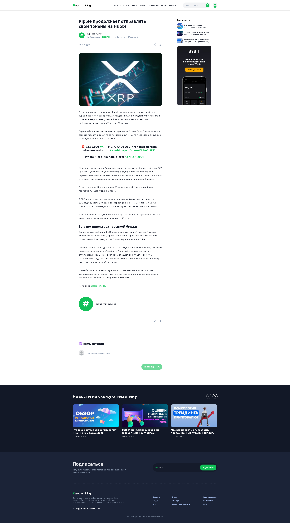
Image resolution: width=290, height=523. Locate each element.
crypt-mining (82, 5)
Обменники (154, 5)
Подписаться (208, 467)
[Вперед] (215, 396)
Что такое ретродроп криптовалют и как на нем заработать (95, 431)
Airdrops (173, 5)
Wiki (154, 504)
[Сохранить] (160, 44)
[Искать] (207, 5)
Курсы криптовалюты (181, 504)
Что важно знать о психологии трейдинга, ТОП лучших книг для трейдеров (192, 431)
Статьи (126, 5)
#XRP (103, 147)
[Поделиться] (155, 44)
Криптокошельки (210, 497)
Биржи (164, 5)
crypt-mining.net (94, 34)
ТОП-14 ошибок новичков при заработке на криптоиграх (140, 431)
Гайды (155, 501)
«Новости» (106, 37)
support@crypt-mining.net (88, 508)
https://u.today (98, 285)
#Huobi (114, 150)
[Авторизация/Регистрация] (215, 5)
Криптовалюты (139, 5)
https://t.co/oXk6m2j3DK (137, 150)
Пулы (174, 497)
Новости (117, 5)
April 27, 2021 (134, 157)
